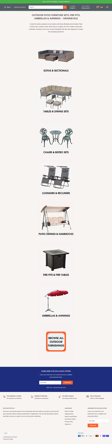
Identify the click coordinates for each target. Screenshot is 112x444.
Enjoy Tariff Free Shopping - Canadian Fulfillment (56, 1)
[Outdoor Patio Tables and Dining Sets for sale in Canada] (56, 96)
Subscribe (67, 382)
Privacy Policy (69, 421)
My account (86, 8)
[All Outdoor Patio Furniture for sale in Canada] (56, 341)
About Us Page (69, 411)
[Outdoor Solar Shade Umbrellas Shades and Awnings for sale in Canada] (56, 300)
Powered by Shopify (8, 439)
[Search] (65, 7)
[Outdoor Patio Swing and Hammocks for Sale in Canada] (56, 219)
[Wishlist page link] (107, 7)
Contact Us (68, 424)
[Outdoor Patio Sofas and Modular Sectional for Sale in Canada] (56, 55)
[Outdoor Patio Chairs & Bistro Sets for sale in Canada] (56, 137)
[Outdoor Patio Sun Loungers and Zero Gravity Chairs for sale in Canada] (56, 178)
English (5, 433)
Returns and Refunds (71, 416)
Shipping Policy (69, 414)
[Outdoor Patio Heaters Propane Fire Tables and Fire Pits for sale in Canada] (56, 260)
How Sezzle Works (70, 419)
